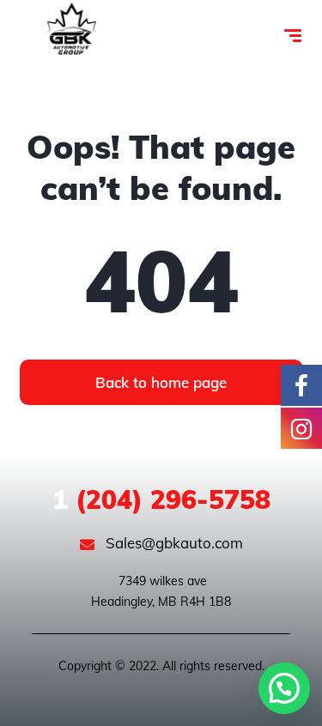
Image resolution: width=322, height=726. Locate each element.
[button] (284, 688)
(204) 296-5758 (161, 499)
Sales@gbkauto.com (172, 543)
